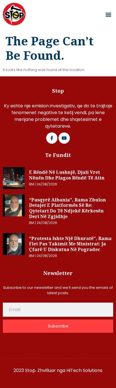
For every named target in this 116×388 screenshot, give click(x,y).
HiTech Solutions (84, 370)
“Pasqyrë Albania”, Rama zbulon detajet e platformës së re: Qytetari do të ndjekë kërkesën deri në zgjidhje (67, 208)
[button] (108, 14)
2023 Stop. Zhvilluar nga (40, 370)
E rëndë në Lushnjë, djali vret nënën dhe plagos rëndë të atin (66, 175)
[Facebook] (51, 138)
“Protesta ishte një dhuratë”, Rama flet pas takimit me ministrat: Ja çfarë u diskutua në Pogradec (70, 243)
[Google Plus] (64, 138)
